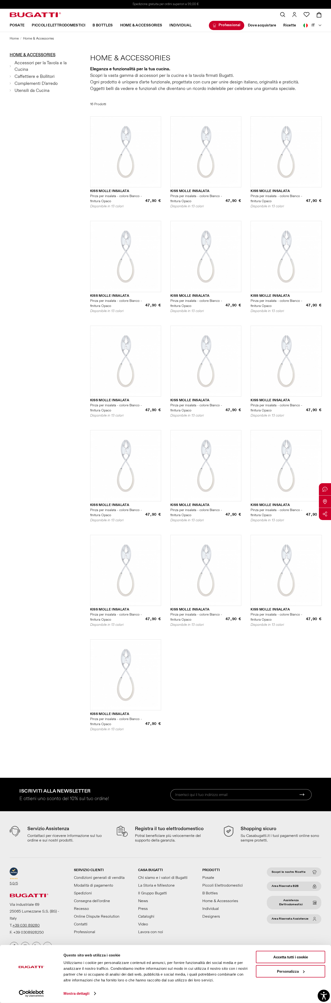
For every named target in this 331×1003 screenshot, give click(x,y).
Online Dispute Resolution (96, 916)
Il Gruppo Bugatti (152, 893)
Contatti (80, 924)
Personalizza (288, 971)
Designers (211, 916)
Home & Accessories (141, 25)
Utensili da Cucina (32, 90)
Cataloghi (146, 916)
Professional (230, 25)
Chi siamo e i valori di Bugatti (163, 877)
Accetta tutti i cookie (290, 957)
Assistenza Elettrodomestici (291, 902)
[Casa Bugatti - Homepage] (35, 15)
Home (14, 38)
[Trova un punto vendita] (325, 502)
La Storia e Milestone (156, 885)
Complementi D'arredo (36, 83)
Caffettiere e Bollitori (35, 76)
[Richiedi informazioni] (325, 489)
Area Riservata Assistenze (290, 919)
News (143, 901)
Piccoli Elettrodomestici (58, 25)
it (313, 25)
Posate (17, 25)
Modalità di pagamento (93, 885)
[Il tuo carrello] (319, 14)
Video (143, 924)
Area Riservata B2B (285, 886)
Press (143, 908)
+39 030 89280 (26, 925)
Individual (180, 25)
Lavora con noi (150, 932)
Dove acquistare (262, 25)
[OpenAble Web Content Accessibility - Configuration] (324, 996)
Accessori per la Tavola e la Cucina (41, 66)
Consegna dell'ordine (92, 901)
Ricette (289, 25)
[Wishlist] (306, 14)
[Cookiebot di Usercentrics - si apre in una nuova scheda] (31, 993)
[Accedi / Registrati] (294, 14)
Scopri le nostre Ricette (289, 872)
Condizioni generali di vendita (99, 877)
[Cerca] (282, 14)
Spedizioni (83, 893)
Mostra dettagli (76, 993)
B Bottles (103, 25)
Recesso (81, 908)
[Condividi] (325, 514)
